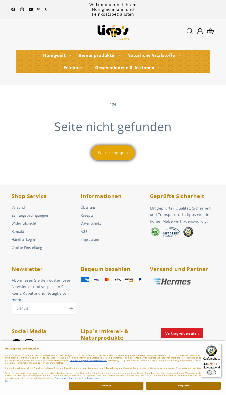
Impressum (90, 239)
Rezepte (87, 215)
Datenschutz (91, 223)
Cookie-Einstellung (27, 247)
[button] (190, 31)
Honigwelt (54, 55)
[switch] (211, 372)
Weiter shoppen (113, 152)
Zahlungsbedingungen (30, 215)
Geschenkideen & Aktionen (124, 68)
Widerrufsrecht (24, 223)
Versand (18, 207)
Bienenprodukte (96, 55)
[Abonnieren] (71, 308)
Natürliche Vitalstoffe (151, 55)
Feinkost (73, 68)
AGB (84, 231)
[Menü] (219, 345)
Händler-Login (23, 239)
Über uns (88, 207)
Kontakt (18, 231)
